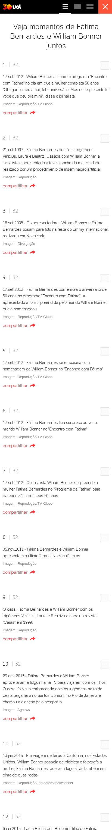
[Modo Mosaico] (90, 5)
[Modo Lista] (65, 5)
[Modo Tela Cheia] (78, 5)
